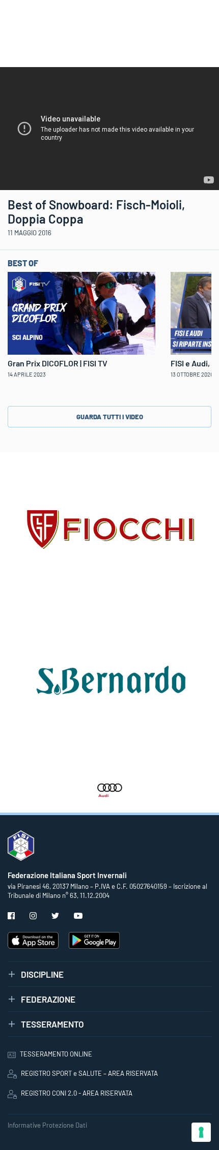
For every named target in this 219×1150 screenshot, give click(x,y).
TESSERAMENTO (52, 1024)
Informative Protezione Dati (47, 1125)
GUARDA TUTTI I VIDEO (109, 417)
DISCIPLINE (42, 974)
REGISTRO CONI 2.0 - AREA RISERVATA (76, 1093)
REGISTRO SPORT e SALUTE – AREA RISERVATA (89, 1073)
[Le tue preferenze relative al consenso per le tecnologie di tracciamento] (201, 1132)
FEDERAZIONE (48, 999)
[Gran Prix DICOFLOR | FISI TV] (81, 312)
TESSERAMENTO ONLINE (56, 1054)
